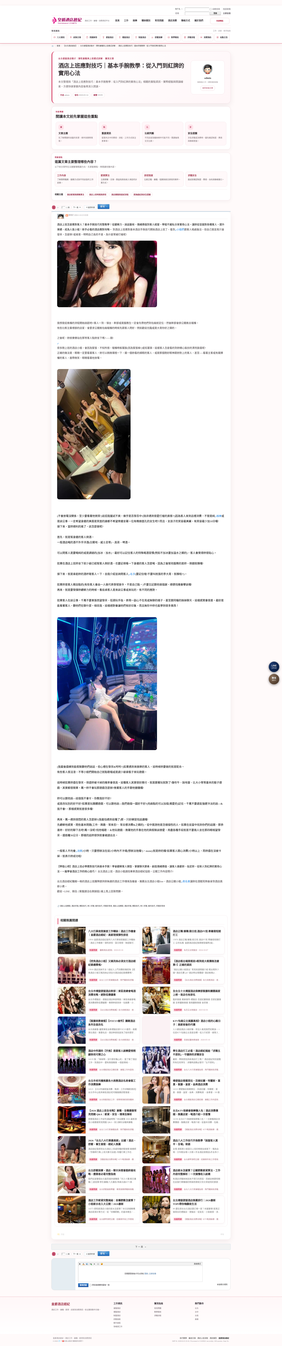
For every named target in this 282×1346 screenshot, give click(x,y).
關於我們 (198, 20)
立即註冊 (227, 13)
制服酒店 (117, 1316)
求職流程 (157, 1316)
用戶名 (177, 9)
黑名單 (186, 881)
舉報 (222, 1234)
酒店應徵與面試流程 (120, 194)
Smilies (101, 1263)
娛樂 (135, 20)
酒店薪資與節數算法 (75, 194)
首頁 (117, 20)
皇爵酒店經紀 (224, 1338)
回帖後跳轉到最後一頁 (101, 1285)
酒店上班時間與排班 (97, 194)
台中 (196, 1312)
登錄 (146, 1274)
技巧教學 (183, 1338)
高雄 (196, 1319)
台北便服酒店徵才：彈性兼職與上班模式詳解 (97, 46)
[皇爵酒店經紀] (67, 20)
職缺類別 (146, 20)
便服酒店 (117, 1308)
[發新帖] (103, 207)
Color (83, 1263)
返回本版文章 (207, 88)
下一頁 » (141, 1247)
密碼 (177, 13)
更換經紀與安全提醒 (142, 194)
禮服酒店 (117, 1312)
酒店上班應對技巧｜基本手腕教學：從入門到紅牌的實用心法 (142, 46)
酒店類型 (213, 1338)
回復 (62, 1234)
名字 (132, 574)
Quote (94, 1263)
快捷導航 (219, 21)
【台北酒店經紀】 (70, 46)
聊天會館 (117, 1323)
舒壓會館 (117, 1319)
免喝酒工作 (118, 1327)
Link (90, 1263)
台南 (196, 1316)
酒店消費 (172, 20)
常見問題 (159, 20)
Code (98, 1263)
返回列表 (91, 208)
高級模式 (197, 1264)
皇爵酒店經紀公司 (52, 46)
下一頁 (75, 208)
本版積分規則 (222, 1285)
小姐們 (180, 229)
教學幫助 (157, 1312)
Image (87, 1263)
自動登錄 (216, 9)
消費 (79, 851)
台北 (196, 1308)
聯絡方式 (185, 20)
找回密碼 (227, 9)
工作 (126, 20)
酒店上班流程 (202, 1338)
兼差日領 (192, 1338)
